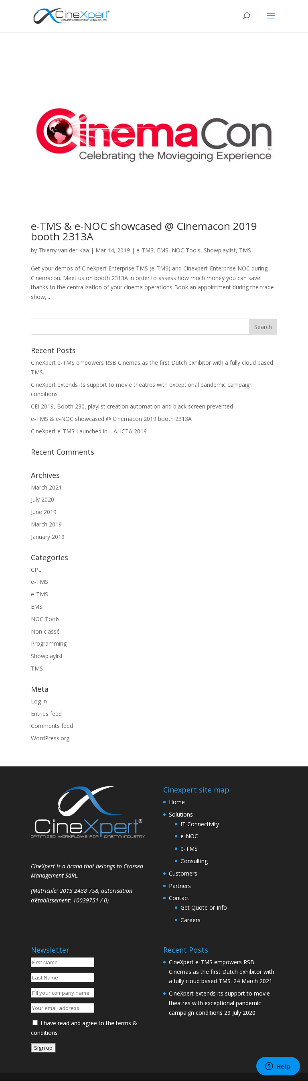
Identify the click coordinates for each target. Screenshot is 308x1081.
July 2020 (42, 499)
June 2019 (44, 512)
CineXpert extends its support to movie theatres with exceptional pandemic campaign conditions (219, 1003)
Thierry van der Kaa (63, 250)
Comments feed (52, 725)
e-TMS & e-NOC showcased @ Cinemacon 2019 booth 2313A (144, 231)
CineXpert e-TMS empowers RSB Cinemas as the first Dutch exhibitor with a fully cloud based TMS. (221, 971)
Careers (190, 920)
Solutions (181, 814)
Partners (180, 886)
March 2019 (46, 524)
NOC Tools (186, 250)
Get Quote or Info (203, 907)
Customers (183, 873)
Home (177, 802)
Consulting (194, 861)
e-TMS (145, 250)
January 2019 (48, 536)
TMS (245, 250)
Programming (49, 643)
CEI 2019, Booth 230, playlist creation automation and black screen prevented (132, 406)
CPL (36, 569)
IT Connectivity (199, 824)
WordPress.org (50, 738)
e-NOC (189, 836)
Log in (39, 701)
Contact (179, 898)
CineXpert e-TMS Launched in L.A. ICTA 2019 (89, 431)
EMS (162, 250)
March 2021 (46, 487)
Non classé (45, 631)
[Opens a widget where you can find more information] (278, 1067)
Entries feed (46, 713)
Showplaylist (220, 250)
